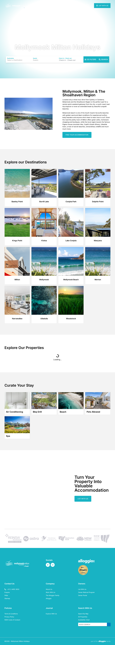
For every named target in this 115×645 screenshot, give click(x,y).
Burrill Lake (44, 202)
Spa (8, 436)
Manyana (98, 241)
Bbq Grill (37, 412)
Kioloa (44, 241)
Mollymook (44, 280)
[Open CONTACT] (81, 5)
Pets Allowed (93, 412)
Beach (63, 412)
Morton (98, 280)
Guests (35, 58)
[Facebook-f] (48, 565)
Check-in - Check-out (65, 58)
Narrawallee (17, 319)
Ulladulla (44, 319)
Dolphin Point (98, 202)
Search (104, 59)
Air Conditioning (14, 412)
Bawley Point (17, 202)
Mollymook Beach (71, 280)
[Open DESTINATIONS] (69, 5)
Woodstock (71, 319)
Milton (17, 280)
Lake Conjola (70, 241)
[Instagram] (53, 565)
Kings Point (17, 241)
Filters (91, 59)
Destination (10, 58)
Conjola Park (71, 202)
